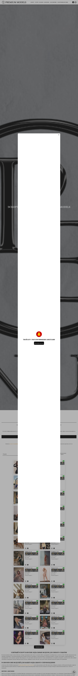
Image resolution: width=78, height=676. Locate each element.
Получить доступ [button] (39, 343)
